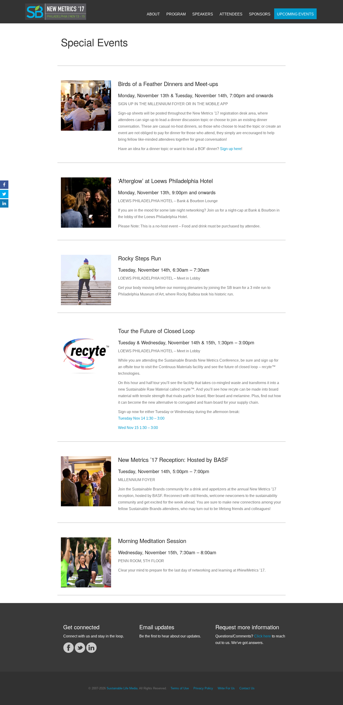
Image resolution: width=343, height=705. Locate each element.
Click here (262, 636)
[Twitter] (80, 647)
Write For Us (226, 688)
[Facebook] (68, 647)
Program (176, 14)
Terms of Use (180, 688)
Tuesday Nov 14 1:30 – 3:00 (141, 418)
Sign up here (230, 149)
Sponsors (259, 14)
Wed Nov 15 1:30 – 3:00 (138, 428)
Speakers (202, 14)
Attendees (231, 14)
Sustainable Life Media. (122, 688)
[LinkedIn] (91, 647)
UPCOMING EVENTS (295, 14)
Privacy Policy (203, 688)
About (153, 14)
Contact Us (247, 688)
